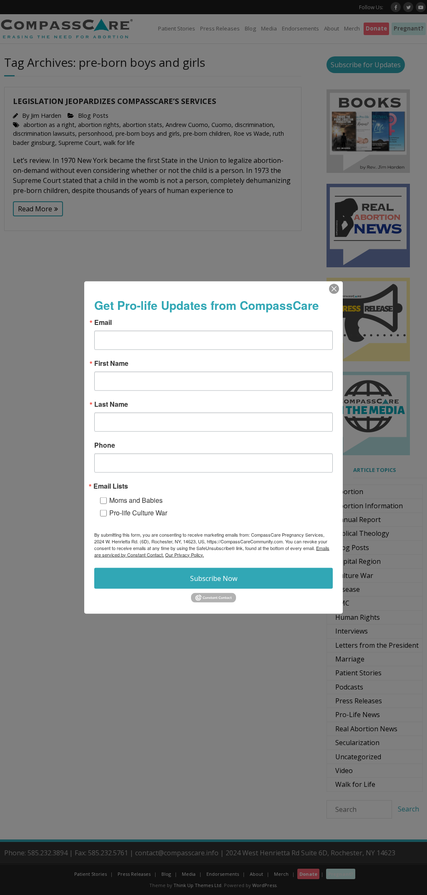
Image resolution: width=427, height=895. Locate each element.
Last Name (111, 404)
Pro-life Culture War (138, 512)
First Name (111, 363)
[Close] (334, 289)
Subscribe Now (213, 578)
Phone (104, 444)
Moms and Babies (136, 500)
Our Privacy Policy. (184, 554)
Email (103, 322)
